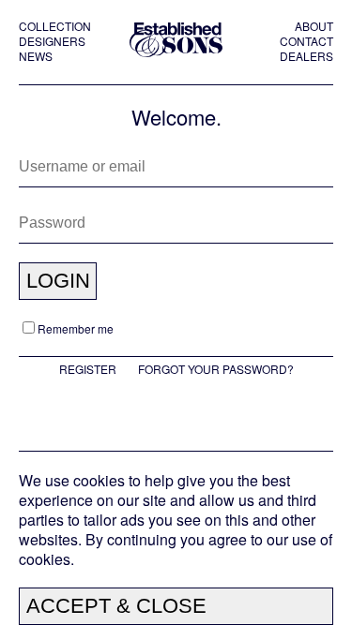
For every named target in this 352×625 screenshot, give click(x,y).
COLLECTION (55, 26)
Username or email (67, 157)
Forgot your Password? (216, 369)
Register (87, 369)
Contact (306, 41)
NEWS (36, 56)
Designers (52, 41)
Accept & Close (116, 606)
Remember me (76, 328)
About (314, 26)
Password (44, 213)
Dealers (306, 56)
